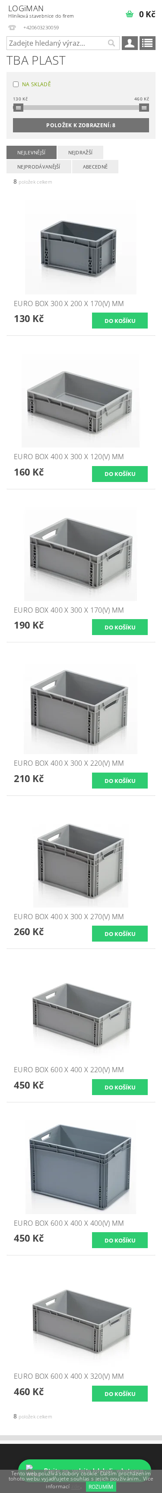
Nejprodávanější (38, 166)
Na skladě (36, 84)
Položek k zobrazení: (80, 125)
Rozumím (101, 1486)
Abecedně (95, 166)
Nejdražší (80, 152)
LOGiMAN (41, 11)
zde (75, 1486)
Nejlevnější (31, 152)
